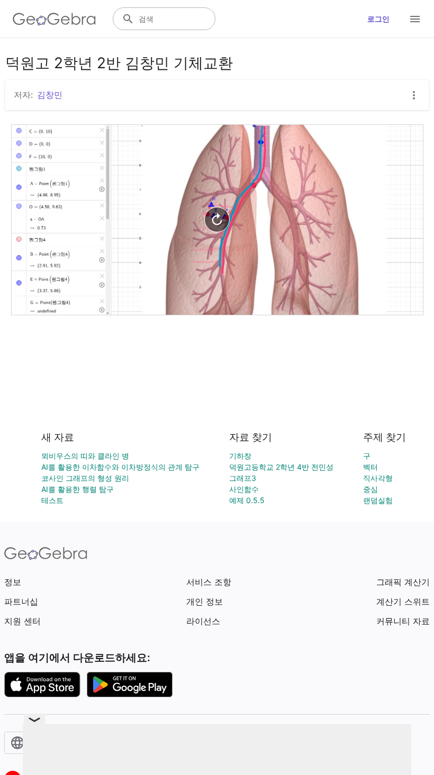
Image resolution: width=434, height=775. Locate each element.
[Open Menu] (415, 19)
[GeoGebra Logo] (54, 19)
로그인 (378, 18)
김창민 (49, 94)
